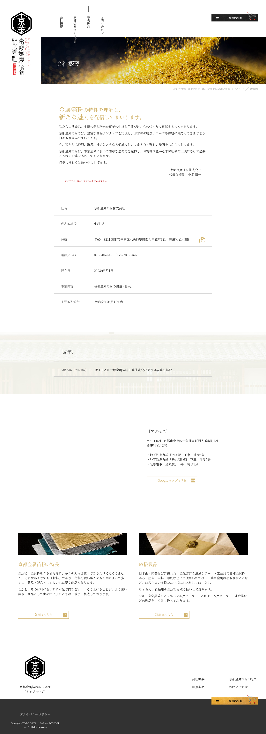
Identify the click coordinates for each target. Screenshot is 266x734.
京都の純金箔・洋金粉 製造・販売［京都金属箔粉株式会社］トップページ (209, 88)
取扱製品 (88, 22)
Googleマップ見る (172, 480)
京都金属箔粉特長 (75, 29)
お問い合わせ (102, 25)
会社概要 (61, 22)
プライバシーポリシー (35, 714)
